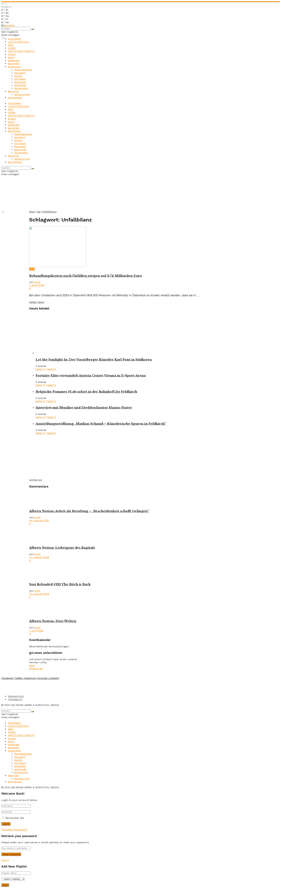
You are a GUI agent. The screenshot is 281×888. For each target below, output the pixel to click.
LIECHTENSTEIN (18, 41)
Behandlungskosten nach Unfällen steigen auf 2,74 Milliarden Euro (85, 276)
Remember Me (14, 817)
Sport (11, 57)
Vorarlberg (14, 38)
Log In (5, 860)
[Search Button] (32, 29)
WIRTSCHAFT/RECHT (21, 51)
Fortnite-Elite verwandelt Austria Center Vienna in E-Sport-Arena (91, 375)
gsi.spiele (20, 82)
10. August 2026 (39, 557)
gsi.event (19, 72)
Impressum (15, 699)
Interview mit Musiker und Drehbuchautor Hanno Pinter (84, 407)
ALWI (37, 517)
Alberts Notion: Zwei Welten (52, 621)
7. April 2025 (36, 285)
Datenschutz (16, 696)
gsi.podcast (15, 97)
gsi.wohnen (21, 88)
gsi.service (14, 66)
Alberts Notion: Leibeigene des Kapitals (62, 548)
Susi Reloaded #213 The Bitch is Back (60, 584)
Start (32, 211)
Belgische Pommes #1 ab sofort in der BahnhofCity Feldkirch (86, 391)
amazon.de (36, 668)
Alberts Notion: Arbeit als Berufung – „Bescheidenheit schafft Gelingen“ (89, 511)
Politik (11, 48)
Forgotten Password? (14, 829)
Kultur (12, 54)
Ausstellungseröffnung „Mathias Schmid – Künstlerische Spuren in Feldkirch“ (101, 424)
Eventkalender (23, 69)
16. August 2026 (39, 520)
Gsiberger (14, 60)
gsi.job (18, 75)
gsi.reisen (20, 79)
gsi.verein (13, 63)
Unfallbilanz (49, 211)
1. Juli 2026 (36, 630)
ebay (32, 665)
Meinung (13, 91)
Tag (38, 211)
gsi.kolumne (22, 94)
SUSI (37, 282)
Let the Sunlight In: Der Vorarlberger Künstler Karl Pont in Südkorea (94, 359)
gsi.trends (20, 85)
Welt (10, 45)
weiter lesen (36, 302)
